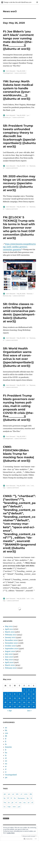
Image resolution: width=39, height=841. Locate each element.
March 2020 (9, 665)
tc (5, 772)
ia (5, 755)
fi (5, 741)
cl (21, 794)
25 (5, 706)
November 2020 (11, 643)
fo (6, 744)
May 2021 (8, 626)
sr (27, 166)
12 (10, 698)
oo (6, 761)
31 (33, 706)
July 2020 (8, 654)
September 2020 (11, 649)
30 (29, 706)
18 (5, 702)
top (10, 295)
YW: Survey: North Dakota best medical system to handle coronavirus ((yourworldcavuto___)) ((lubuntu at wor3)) (18, 90)
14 (19, 698)
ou (6, 764)
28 (19, 706)
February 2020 (10, 668)
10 (33, 694)
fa (4, 798)
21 (19, 702)
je (12, 802)
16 (29, 698)
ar (13, 794)
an (6, 728)
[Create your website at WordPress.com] (19, 2)
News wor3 (10, 11)
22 (24, 702)
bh (6, 730)
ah (5, 794)
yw (28, 115)
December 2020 (11, 640)
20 (15, 702)
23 (29, 702)
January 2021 (10, 637)
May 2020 (9, 660)
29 (24, 706)
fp (27, 798)
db (6, 736)
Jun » (29, 711)
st (5, 769)
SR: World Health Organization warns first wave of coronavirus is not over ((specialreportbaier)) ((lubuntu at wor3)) (18, 357)
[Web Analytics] (19, 818)
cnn (28, 485)
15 (24, 698)
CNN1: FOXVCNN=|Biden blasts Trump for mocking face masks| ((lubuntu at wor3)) (18, 453)
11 (5, 698)
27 (15, 706)
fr (5, 750)
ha (6, 753)
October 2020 (10, 646)
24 (34, 702)
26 (10, 706)
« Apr (9, 711)
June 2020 (9, 657)
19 (10, 702)
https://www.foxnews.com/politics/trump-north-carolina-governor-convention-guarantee (19, 246)
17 (33, 698)
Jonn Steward (10, 71)
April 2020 (9, 662)
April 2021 (9, 629)
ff (5, 739)
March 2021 (9, 632)
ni (6, 758)
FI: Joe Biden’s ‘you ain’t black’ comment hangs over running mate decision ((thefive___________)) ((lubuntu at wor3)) (18, 40)
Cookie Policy (11, 833)
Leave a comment (20, 73)
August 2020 (10, 651)
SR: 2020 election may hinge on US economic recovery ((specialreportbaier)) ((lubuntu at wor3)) (19, 183)
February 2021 (10, 635)
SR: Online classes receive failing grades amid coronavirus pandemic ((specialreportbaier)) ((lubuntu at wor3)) (19, 312)
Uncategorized (8, 73)
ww (14, 807)
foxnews (5, 117)
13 (15, 698)
